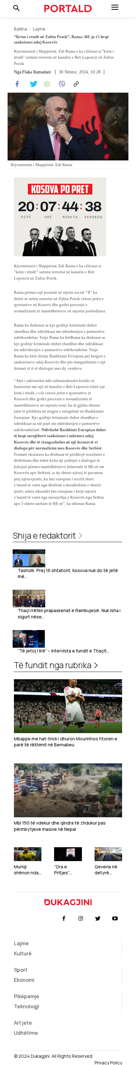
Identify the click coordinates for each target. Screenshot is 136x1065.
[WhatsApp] (46, 84)
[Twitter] (31, 84)
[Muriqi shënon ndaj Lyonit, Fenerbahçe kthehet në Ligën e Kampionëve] (27, 854)
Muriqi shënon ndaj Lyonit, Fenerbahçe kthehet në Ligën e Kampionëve (27, 870)
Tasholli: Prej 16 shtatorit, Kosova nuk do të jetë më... (68, 573)
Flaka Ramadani (36, 72)
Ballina (20, 29)
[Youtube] (115, 919)
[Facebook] (17, 84)
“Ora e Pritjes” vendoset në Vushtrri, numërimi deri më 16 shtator (67, 870)
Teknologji (26, 1006)
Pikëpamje (26, 996)
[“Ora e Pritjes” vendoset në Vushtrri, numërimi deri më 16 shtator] (68, 854)
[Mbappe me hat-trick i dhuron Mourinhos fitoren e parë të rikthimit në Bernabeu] (68, 706)
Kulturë (23, 953)
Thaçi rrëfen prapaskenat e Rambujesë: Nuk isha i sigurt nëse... (69, 613)
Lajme (39, 29)
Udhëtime (26, 1032)
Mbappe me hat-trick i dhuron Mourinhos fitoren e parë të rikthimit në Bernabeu (65, 742)
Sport (21, 969)
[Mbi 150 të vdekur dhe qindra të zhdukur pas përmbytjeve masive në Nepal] (68, 790)
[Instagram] (81, 919)
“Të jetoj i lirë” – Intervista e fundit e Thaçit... (63, 651)
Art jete (23, 1022)
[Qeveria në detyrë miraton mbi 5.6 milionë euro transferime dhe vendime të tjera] (108, 854)
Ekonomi (24, 979)
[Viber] (60, 84)
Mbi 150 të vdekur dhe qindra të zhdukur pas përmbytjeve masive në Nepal (60, 826)
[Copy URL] (75, 84)
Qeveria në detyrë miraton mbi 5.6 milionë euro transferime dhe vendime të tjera (108, 870)
